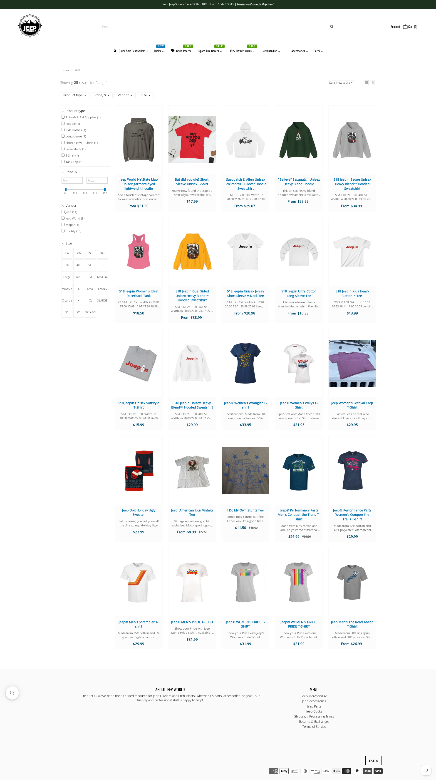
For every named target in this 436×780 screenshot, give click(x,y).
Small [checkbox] (90, 289)
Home (65, 70)
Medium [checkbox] (102, 277)
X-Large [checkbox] (67, 300)
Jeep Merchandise (314, 696)
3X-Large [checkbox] (102, 255)
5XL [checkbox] (90, 265)
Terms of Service (314, 726)
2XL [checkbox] (90, 253)
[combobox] (218, 26)
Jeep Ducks (314, 711)
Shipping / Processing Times (314, 716)
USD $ (373, 761)
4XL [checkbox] (79, 265)
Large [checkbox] (67, 277)
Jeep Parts (314, 706)
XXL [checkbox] (79, 312)
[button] (366, 82)
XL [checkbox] (90, 300)
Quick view (138, 144)
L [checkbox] (102, 265)
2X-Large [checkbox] (78, 255)
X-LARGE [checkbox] (79, 302)
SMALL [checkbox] (102, 289)
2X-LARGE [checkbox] (67, 255)
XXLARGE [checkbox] (90, 312)
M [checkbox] (90, 277)
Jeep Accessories (314, 701)
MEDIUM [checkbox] (67, 289)
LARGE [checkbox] (79, 277)
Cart (412, 26)
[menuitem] (130, 50)
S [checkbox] (79, 289)
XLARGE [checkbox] (102, 300)
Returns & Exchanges (314, 721)
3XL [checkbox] (67, 265)
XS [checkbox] (67, 312)
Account (395, 26)
